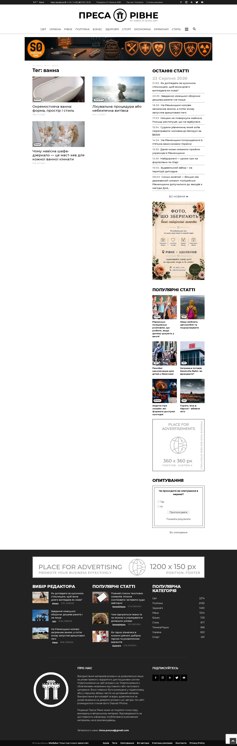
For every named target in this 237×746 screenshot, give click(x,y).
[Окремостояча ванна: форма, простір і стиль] (58, 89)
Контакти (181, 743)
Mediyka (53, 743)
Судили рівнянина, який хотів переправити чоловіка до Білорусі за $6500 (176, 131)
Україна (55, 29)
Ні (161, 506)
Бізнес (97, 29)
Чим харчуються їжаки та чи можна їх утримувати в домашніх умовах (127, 617)
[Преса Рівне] (118, 15)
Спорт (126, 29)
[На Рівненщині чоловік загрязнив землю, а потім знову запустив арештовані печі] (40, 633)
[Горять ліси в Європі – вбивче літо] (192, 391)
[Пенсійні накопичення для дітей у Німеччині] (164, 353)
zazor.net (83, 743)
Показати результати (178, 519)
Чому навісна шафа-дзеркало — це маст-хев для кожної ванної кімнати (58, 155)
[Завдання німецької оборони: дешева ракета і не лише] (40, 615)
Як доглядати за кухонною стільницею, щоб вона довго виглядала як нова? (174, 87)
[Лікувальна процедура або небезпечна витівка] (118, 89)
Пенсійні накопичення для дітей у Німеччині (163, 371)
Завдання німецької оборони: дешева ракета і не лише (67, 614)
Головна (36, 65)
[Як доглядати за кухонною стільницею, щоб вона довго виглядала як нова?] (40, 597)
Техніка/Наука (160, 627)
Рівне (68, 29)
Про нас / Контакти (134, 2)
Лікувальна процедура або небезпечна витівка (117, 108)
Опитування (127, 743)
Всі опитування (178, 532)
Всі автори (143, 743)
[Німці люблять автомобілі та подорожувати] (192, 307)
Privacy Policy (197, 743)
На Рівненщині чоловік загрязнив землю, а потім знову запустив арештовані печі (173, 109)
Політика (82, 29)
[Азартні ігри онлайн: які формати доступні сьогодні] (164, 391)
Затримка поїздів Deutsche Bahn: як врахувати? (191, 371)
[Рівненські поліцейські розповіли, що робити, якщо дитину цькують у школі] (164, 307)
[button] (187, 29)
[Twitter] (196, 2)
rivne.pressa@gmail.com (114, 730)
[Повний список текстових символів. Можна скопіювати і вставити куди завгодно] (100, 597)
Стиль (176, 29)
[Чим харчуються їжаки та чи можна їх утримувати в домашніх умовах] (100, 618)
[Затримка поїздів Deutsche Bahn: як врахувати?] (192, 353)
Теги (46, 65)
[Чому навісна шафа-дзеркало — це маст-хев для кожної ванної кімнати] (58, 134)
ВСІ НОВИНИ (177, 196)
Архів (106, 743)
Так (162, 501)
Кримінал (161, 29)
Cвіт (43, 29)
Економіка (142, 29)
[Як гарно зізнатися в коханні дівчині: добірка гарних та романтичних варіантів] (100, 636)
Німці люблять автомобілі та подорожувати (189, 325)
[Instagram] (186, 2)
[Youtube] (202, 2)
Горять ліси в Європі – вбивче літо (190, 408)
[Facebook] (180, 2)
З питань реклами (154, 2)
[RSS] (191, 2)
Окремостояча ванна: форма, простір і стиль (53, 108)
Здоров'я (112, 29)
